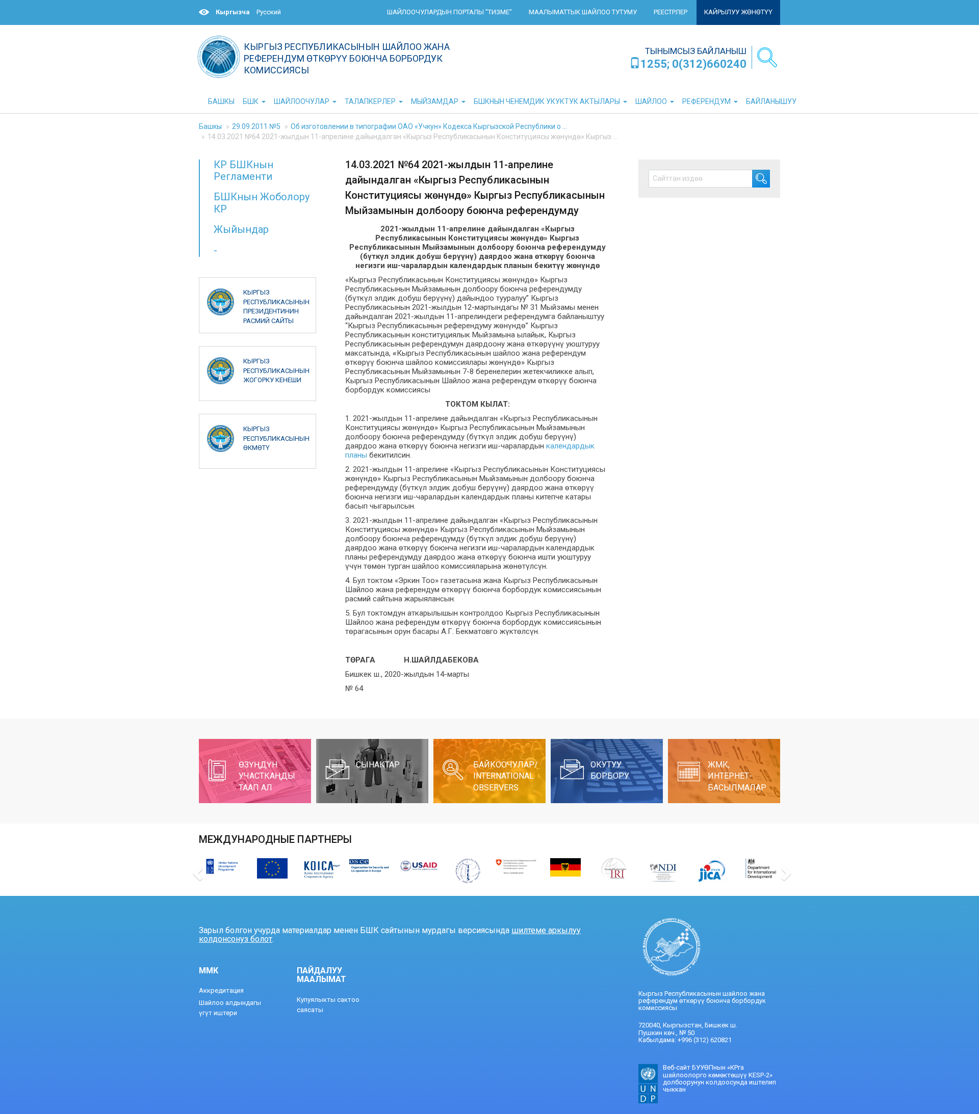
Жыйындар (241, 229)
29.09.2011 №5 (256, 126)
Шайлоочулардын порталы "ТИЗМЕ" (449, 12)
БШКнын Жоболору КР (262, 203)
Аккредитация (221, 990)
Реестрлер (670, 12)
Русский (268, 12)
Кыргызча (233, 12)
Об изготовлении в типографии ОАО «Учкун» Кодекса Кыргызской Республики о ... (429, 126)
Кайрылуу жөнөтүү (738, 12)
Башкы (210, 126)
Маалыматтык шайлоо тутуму (583, 12)
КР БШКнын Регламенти (243, 170)
